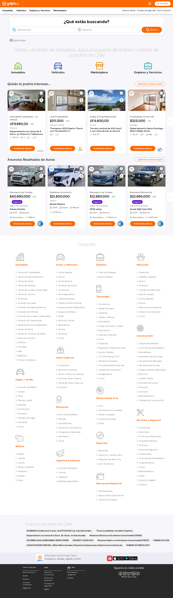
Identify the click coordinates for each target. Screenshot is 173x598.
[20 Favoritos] (131, 93)
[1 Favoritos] (11, 93)
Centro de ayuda (164, 10)
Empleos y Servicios (40, 10)
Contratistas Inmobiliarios (151, 347)
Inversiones (144, 427)
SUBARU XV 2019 (161, 540)
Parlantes (103, 343)
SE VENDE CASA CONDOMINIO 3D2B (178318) (48, 540)
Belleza (20, 446)
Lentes (21, 462)
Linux (101, 339)
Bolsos (21, 454)
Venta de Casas (26, 281)
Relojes (21, 475)
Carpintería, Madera (149, 343)
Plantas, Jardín (25, 400)
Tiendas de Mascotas (149, 290)
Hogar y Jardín (24, 379)
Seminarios (63, 436)
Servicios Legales (147, 480)
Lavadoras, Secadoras (110, 369)
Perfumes (22, 471)
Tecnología (102, 296)
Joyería (21, 458)
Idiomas (62, 419)
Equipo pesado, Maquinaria (71, 307)
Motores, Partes (66, 320)
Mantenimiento (146, 396)
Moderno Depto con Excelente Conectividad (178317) (123, 540)
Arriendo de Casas (27, 303)
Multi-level (144, 432)
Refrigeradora (105, 374)
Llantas (61, 329)
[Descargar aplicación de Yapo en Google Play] (131, 558)
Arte (101, 405)
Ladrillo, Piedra (146, 378)
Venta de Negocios (148, 449)
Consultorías (145, 454)
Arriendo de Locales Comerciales (34, 316)
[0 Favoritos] (91, 93)
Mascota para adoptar (150, 307)
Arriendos (23, 298)
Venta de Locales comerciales (32, 290)
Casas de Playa (25, 329)
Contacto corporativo (27, 583)
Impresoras (104, 330)
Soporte (26, 579)
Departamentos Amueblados (32, 325)
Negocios (22, 355)
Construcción (145, 335)
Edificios (22, 342)
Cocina (21, 391)
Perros (142, 303)
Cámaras (103, 312)
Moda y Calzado (26, 467)
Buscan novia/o (146, 294)
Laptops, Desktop (108, 334)
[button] (41, 100)
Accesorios (63, 290)
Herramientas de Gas (149, 365)
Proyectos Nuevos (27, 360)
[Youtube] (138, 573)
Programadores (146, 462)
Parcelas (22, 346)
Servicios (143, 387)
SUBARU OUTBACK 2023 (137, 545)
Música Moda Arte (107, 398)
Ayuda (25, 576)
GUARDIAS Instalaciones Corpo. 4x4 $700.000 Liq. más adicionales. (59, 531)
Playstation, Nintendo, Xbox (112, 347)
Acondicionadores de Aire (111, 365)
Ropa (20, 480)
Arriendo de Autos (67, 285)
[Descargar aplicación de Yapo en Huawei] (110, 558)
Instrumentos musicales (110, 410)
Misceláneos (145, 352)
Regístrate (27, 588)
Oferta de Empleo (107, 272)
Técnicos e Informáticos (70, 427)
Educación (62, 407)
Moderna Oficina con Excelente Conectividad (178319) (116, 535)
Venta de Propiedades (29, 272)
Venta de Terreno (26, 294)
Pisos (20, 396)
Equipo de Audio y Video (111, 326)
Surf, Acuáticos (106, 463)
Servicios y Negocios (149, 420)
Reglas (46, 589)
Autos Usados (65, 272)
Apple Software (106, 308)
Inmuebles (7, 10)
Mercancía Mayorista (109, 483)
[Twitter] (129, 573)
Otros (21, 426)
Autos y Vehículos (66, 264)
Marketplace (60, 10)
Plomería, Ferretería (148, 382)
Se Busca (62, 333)
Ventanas (22, 422)
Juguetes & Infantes (68, 460)
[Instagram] (125, 573)
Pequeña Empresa (148, 440)
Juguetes (62, 476)
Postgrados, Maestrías (69, 432)
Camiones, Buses (66, 298)
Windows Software (108, 361)
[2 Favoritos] (131, 169)
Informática (104, 321)
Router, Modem (106, 352)
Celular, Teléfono (107, 317)
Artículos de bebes (67, 468)
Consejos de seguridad (146, 10)
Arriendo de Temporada (30, 320)
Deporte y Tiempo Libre (110, 455)
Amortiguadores (66, 294)
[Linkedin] (133, 573)
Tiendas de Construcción (151, 400)
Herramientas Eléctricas (150, 356)
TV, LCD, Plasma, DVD (109, 356)
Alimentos (144, 272)
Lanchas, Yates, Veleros (69, 378)
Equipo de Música (67, 311)
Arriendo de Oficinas (28, 311)
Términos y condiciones (49, 573)
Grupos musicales (107, 419)
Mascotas (143, 264)
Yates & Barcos (65, 357)
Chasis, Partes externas (69, 303)
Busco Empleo (106, 276)
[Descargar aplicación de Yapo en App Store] (119, 558)
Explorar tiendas (129, 10)
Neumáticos (64, 325)
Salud (141, 475)
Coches (62, 472)
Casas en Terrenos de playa (31, 333)
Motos (61, 276)
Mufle (61, 316)
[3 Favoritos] (51, 93)
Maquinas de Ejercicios (110, 459)
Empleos (101, 264)
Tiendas (70, 578)
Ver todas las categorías (72, 573)
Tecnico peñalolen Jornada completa (114, 531)
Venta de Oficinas (26, 285)
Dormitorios (24, 409)
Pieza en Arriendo (26, 338)
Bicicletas (103, 450)
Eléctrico (143, 374)
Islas (20, 351)
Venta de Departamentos (30, 276)
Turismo (143, 484)
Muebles (22, 404)
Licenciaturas (64, 423)
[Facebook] (120, 573)
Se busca (22, 413)
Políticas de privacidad (48, 579)
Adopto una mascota (149, 311)
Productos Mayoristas (150, 436)
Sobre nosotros (29, 572)
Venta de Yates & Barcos (70, 382)
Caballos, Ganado (147, 276)
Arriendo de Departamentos (32, 307)
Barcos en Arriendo (67, 369)
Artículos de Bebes (27, 387)
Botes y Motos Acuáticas (70, 374)
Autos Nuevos (65, 281)
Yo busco (62, 387)
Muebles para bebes (68, 481)
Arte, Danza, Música (68, 414)
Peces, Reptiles (146, 298)
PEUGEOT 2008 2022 (83, 540)
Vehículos (21, 10)
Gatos (142, 281)
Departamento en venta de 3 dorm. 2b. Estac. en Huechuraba (56, 535)
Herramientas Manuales (150, 361)
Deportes (101, 443)
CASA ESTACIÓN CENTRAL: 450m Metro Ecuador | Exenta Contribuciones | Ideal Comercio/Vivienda (74, 545)
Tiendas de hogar (26, 417)
